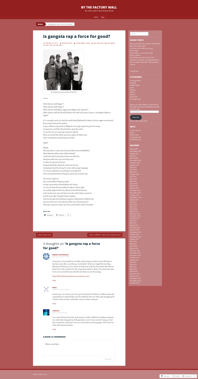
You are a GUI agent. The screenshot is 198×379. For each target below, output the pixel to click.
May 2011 (133, 267)
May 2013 (133, 223)
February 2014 (135, 214)
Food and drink (135, 81)
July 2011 (133, 262)
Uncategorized (135, 99)
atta (95, 43)
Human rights (80, 43)
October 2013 (134, 218)
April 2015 (133, 184)
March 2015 (134, 186)
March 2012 (134, 248)
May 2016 (133, 172)
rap (54, 45)
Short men (133, 97)
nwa (50, 45)
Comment (108, 359)
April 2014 (133, 209)
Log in (132, 133)
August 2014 (134, 200)
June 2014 (133, 204)
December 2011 (135, 253)
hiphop (112, 43)
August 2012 (134, 239)
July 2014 (133, 202)
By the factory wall (99, 7)
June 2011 (133, 265)
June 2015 (133, 179)
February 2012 (135, 251)
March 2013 (134, 225)
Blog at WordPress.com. (40, 374)
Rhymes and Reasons (60, 255)
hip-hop (106, 43)
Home (96, 17)
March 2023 (134, 149)
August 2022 (134, 154)
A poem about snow (44, 235)
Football (133, 83)
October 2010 (134, 283)
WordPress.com (135, 140)
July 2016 (133, 167)
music (132, 88)
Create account (135, 130)
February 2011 (135, 274)
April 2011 (133, 269)
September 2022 (135, 151)
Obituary (133, 90)
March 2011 (134, 271)
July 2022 (133, 156)
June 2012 (133, 241)
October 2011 (134, 258)
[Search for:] (139, 34)
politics (132, 95)
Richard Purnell (67, 43)
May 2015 (133, 181)
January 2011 (134, 276)
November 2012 (135, 232)
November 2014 (135, 193)
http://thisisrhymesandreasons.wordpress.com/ (71, 276)
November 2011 (135, 255)
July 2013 (133, 221)
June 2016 (133, 170)
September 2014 (135, 198)
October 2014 (134, 195)
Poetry (88, 43)
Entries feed (134, 135)
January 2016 (134, 174)
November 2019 (135, 161)
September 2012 (135, 237)
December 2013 (135, 216)
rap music (59, 45)
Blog (102, 17)
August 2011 (134, 260)
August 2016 (134, 165)
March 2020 (134, 158)
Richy (54, 288)
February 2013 (135, 228)
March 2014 (134, 211)
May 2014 (133, 207)
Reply (54, 280)
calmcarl (55, 311)
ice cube (46, 45)
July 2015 (133, 177)
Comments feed (135, 137)
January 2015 (134, 188)
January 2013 (134, 230)
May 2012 (133, 244)
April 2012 (133, 246)
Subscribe (135, 117)
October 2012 (134, 235)
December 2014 (135, 191)
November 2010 (135, 281)
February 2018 (135, 163)
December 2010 (135, 279)
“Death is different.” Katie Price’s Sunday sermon (105, 235)
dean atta (100, 43)
